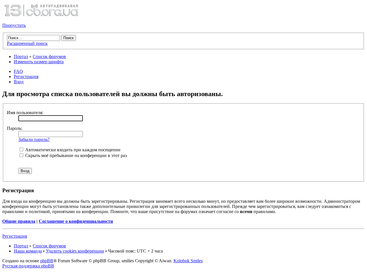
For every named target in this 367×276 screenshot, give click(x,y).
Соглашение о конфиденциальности (76, 221)
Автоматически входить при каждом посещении (72, 149)
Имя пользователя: (25, 112)
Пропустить (14, 25)
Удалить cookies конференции (75, 251)
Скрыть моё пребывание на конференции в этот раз (75, 155)
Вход (19, 81)
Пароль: (14, 128)
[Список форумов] (41, 15)
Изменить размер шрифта (39, 61)
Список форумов (49, 56)
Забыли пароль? (34, 139)
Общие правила (18, 221)
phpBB (46, 260)
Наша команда (28, 251)
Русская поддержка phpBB (28, 265)
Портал (21, 56)
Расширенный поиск (27, 43)
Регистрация (26, 76)
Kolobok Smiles (188, 260)
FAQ (18, 71)
